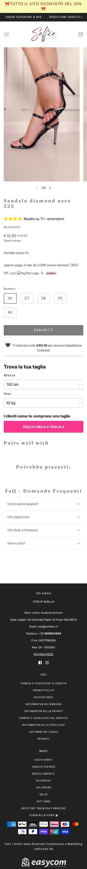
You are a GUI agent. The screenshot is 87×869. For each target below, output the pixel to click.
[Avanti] (50, 187)
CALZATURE (43, 787)
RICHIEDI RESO (43, 654)
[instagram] (47, 662)
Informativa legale (43, 732)
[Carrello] (80, 34)
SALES (44, 794)
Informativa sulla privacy (43, 711)
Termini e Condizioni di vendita (43, 683)
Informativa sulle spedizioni (43, 725)
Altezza (9, 375)
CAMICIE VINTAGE (43, 767)
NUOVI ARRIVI (43, 760)
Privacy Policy (43, 690)
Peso (7, 393)
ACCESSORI (43, 780)
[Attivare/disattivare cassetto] (6, 34)
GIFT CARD (44, 801)
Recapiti (43, 739)
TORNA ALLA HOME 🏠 (43, 815)
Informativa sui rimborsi (43, 704)
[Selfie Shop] (43, 34)
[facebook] (40, 662)
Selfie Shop (12, 227)
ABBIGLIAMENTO (43, 773)
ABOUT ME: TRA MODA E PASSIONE (43, 808)
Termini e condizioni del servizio (43, 718)
